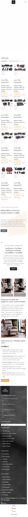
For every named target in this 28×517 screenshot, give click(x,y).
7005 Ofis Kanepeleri (5, 149)
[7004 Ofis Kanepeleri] (20, 102)
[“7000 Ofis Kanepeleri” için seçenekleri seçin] (3, 73)
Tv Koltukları (5, 495)
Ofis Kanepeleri (6, 487)
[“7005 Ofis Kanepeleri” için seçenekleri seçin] (3, 141)
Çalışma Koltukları (6, 479)
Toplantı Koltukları (6, 484)
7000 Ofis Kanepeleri (5, 81)
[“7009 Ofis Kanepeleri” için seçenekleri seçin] (3, 176)
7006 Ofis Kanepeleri (18, 149)
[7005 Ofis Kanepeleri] (7, 135)
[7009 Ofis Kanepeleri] (7, 170)
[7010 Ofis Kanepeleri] (20, 170)
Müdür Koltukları (6, 477)
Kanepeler (3, 87)
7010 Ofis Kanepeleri (18, 184)
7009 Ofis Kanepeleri (5, 184)
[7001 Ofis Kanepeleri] (20, 67)
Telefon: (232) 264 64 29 (9, 404)
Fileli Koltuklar (5, 482)
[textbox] (13, 425)
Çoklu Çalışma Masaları (8, 441)
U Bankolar (4, 461)
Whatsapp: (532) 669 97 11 (9, 415)
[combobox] (13, 425)
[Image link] (5, 390)
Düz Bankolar (5, 454)
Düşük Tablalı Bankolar (7, 464)
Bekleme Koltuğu (5, 86)
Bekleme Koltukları (6, 492)
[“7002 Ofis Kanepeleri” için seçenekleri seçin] (3, 108)
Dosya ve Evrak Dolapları (8, 438)
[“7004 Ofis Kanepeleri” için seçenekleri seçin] (15, 108)
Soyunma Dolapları (6, 436)
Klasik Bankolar (5, 469)
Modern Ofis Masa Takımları (9, 433)
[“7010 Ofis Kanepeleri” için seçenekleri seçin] (15, 176)
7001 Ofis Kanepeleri (18, 81)
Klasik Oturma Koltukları (8, 490)
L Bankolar (4, 459)
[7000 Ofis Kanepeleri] (7, 67)
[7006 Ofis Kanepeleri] (20, 135)
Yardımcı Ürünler (6, 446)
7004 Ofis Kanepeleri (18, 116)
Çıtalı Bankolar (5, 467)
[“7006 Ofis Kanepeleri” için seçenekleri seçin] (15, 141)
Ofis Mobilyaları (6, 431)
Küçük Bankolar (6, 456)
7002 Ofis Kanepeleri (5, 116)
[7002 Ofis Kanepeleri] (7, 102)
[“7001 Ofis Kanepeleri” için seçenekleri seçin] (15, 73)
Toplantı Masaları (6, 443)
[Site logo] (13, 2)
